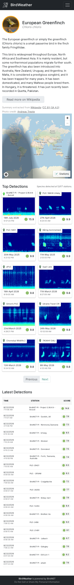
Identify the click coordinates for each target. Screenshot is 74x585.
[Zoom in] (67, 118)
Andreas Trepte (26, 111)
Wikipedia (36, 107)
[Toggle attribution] (6, 174)
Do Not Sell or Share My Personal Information (37, 581)
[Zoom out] (67, 123)
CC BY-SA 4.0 (51, 107)
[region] (37, 146)
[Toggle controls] (67, 5)
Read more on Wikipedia (23, 99)
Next (45, 379)
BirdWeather (21, 5)
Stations (64, 173)
